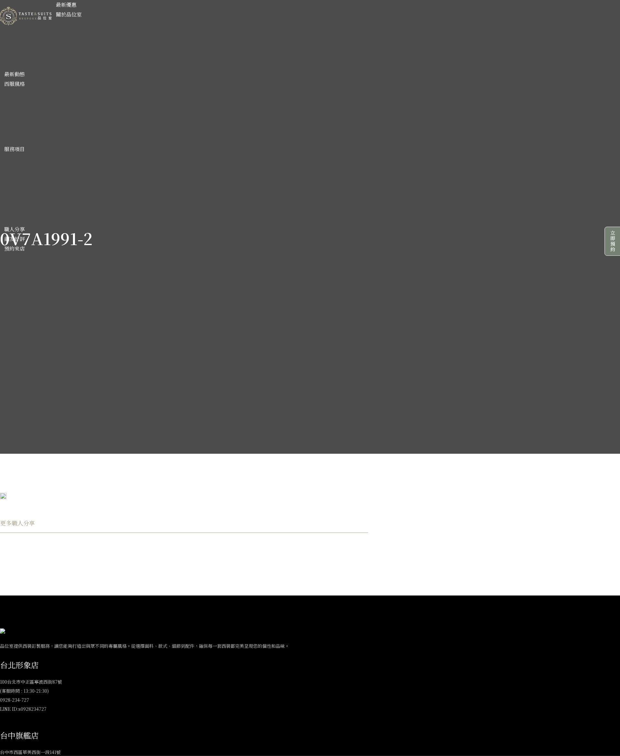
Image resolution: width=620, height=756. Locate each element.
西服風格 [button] (14, 84)
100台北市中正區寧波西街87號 (31, 681)
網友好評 (14, 239)
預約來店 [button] (14, 248)
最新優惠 (66, 4)
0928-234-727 (14, 700)
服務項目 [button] (14, 149)
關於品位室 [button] (69, 14)
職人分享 (14, 229)
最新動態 (14, 74)
